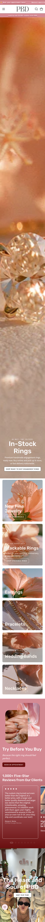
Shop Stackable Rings (17, 561)
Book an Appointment (13, 765)
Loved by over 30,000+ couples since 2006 (22, 15)
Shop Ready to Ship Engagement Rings (22, 469)
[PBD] (23, 9)
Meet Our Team (22, 895)
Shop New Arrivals (15, 517)
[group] (22, 15)
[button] (36, 9)
